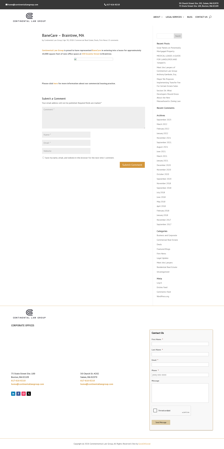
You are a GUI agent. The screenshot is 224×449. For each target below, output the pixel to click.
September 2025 (164, 119)
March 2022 (162, 124)
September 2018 (164, 188)
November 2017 (164, 219)
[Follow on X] (29, 394)
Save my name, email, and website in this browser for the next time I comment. (79, 157)
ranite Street (93, 53)
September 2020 (164, 179)
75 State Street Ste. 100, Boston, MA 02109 (198, 6)
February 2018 (163, 210)
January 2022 (162, 133)
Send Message (161, 422)
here (56, 83)
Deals (96, 40)
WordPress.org (163, 296)
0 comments (113, 40)
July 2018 (161, 192)
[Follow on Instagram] (24, 394)
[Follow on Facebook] (18, 394)
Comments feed (164, 291)
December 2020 (164, 165)
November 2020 (164, 169)
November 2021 (164, 138)
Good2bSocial (144, 443)
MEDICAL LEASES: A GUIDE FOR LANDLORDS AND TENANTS (169, 59)
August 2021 (162, 147)
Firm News (103, 40)
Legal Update (162, 258)
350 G (84, 53)
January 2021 (162, 160)
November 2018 (164, 183)
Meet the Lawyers (165, 262)
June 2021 (161, 151)
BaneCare (96, 50)
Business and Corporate (167, 235)
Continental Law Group (53, 40)
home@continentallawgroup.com (23, 4)
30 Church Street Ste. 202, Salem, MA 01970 (198, 3)
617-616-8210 (113, 4)
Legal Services (174, 17)
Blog (189, 17)
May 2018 (161, 201)
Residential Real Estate (167, 267)
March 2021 (162, 156)
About (156, 17)
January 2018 (162, 215)
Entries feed (162, 287)
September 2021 (164, 142)
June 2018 (161, 197)
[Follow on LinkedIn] (13, 394)
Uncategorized (163, 271)
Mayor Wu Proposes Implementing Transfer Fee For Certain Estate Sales (168, 82)
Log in (159, 282)
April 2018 (161, 206)
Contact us (201, 17)
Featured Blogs (163, 249)
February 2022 (163, 128)
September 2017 (164, 224)
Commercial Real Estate (84, 40)
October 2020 (163, 174)
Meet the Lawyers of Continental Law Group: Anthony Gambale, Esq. (167, 71)
